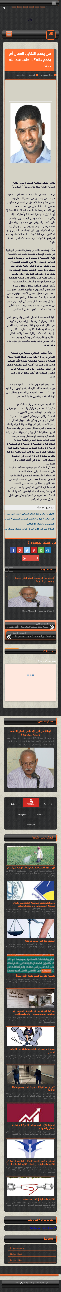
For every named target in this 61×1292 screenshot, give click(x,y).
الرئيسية (32, 75)
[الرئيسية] (51, 35)
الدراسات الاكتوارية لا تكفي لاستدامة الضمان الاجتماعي (29, 518)
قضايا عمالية (16, 1254)
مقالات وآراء (20, 75)
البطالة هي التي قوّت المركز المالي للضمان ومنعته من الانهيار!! (30, 733)
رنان (30, 20)
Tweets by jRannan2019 (42, 1227)
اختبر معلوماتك (17, 1248)
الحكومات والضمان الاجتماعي (40, 523)
